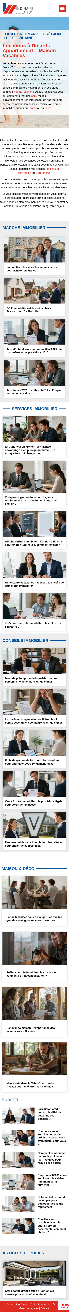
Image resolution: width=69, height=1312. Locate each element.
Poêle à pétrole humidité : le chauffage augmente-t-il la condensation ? (31, 974)
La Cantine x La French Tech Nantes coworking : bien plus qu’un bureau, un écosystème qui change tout (30, 450)
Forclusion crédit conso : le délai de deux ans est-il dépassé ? (49, 1114)
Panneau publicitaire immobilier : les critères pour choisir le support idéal (34, 844)
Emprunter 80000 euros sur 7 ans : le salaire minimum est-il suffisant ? (52, 1180)
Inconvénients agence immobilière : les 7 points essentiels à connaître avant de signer (33, 721)
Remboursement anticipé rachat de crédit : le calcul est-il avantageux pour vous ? (52, 1138)
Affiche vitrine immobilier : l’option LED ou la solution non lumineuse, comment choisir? (34, 543)
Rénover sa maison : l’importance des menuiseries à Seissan (30, 1029)
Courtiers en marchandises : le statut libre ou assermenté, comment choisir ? (52, 1226)
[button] (62, 8)
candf (48, 108)
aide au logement (23, 91)
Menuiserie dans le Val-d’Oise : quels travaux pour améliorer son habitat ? (30, 1085)
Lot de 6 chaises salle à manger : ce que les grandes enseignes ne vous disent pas (34, 919)
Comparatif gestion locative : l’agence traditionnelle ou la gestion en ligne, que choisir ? (30, 500)
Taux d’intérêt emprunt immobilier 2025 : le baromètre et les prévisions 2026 (34, 351)
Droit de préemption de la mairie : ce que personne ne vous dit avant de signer (31, 680)
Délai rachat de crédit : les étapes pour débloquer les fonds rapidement (52, 1202)
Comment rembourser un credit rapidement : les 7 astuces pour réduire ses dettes (52, 1158)
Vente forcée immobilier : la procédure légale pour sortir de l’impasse (33, 803)
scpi (33, 95)
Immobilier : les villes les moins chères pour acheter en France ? (32, 269)
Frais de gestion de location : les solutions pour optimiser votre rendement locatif (32, 762)
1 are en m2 (42, 172)
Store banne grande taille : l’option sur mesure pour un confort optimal (29, 1292)
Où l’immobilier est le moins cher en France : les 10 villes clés (30, 310)
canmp (32, 108)
